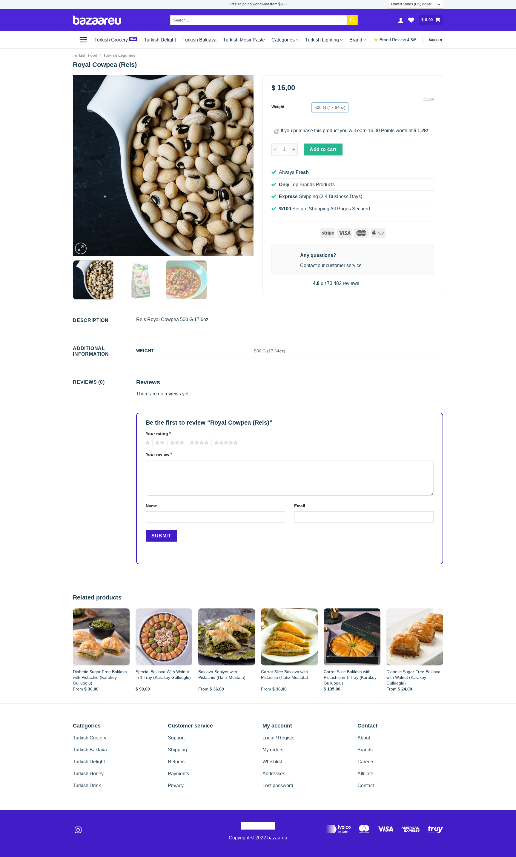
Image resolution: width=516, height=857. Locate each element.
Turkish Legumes (119, 55)
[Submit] (352, 20)
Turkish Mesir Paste (244, 39)
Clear (428, 99)
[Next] (242, 165)
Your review (159, 454)
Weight (277, 107)
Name (151, 505)
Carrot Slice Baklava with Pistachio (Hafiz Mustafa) (284, 674)
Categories (283, 39)
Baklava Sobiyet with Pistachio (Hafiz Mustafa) (221, 674)
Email (299, 505)
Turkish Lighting (322, 39)
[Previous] (84, 165)
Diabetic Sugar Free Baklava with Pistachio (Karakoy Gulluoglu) (100, 677)
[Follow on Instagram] (78, 830)
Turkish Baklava (199, 39)
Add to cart (323, 149)
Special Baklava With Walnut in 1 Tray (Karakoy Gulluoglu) (163, 674)
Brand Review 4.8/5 (398, 40)
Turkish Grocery (111, 39)
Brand (355, 39)
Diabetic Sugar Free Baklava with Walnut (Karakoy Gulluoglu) (413, 677)
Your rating (158, 433)
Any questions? (318, 255)
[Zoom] (81, 248)
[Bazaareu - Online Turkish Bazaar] (97, 20)
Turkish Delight (160, 39)
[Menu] (83, 39)
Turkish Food (85, 55)
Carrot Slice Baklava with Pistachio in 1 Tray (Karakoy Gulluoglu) (350, 677)
